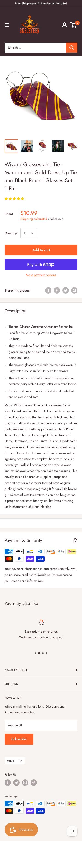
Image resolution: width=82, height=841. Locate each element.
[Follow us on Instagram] (25, 782)
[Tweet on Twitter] (65, 290)
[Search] (71, 48)
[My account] (64, 24)
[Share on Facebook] (48, 290)
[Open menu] (7, 25)
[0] (74, 25)
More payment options (41, 275)
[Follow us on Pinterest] (34, 782)
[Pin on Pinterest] (57, 290)
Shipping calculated (33, 218)
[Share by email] (74, 290)
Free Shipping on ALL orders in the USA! (41, 3)
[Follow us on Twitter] (16, 782)
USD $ (11, 761)
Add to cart (41, 250)
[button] (15, 198)
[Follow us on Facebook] (8, 782)
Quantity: (11, 233)
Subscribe (19, 739)
